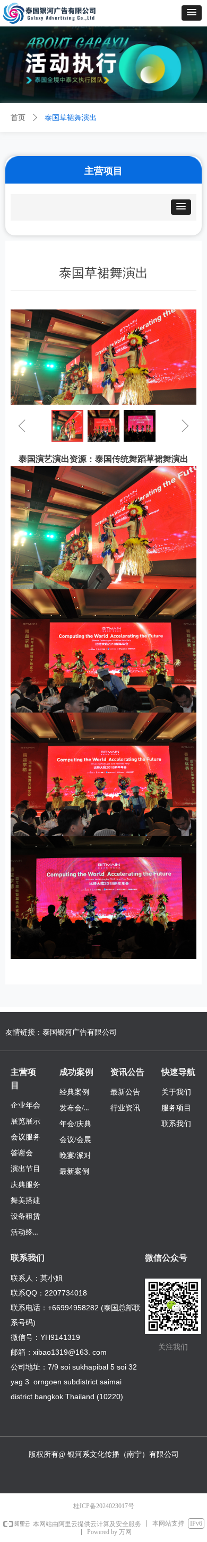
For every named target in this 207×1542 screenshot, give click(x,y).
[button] (192, 13)
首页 (18, 118)
